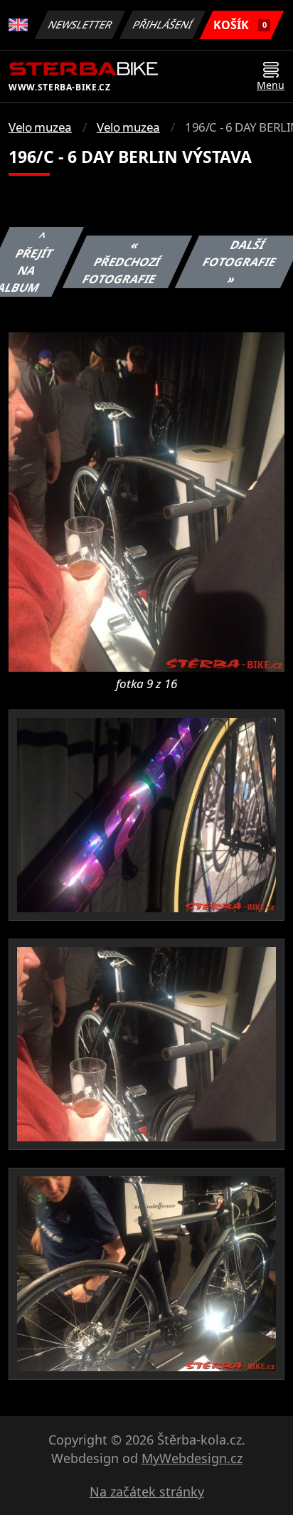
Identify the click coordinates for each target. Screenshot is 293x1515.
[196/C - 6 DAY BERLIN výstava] (146, 501)
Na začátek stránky (147, 1491)
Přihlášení (163, 24)
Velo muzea (40, 127)
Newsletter (80, 24)
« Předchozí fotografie (122, 262)
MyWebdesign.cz (192, 1458)
